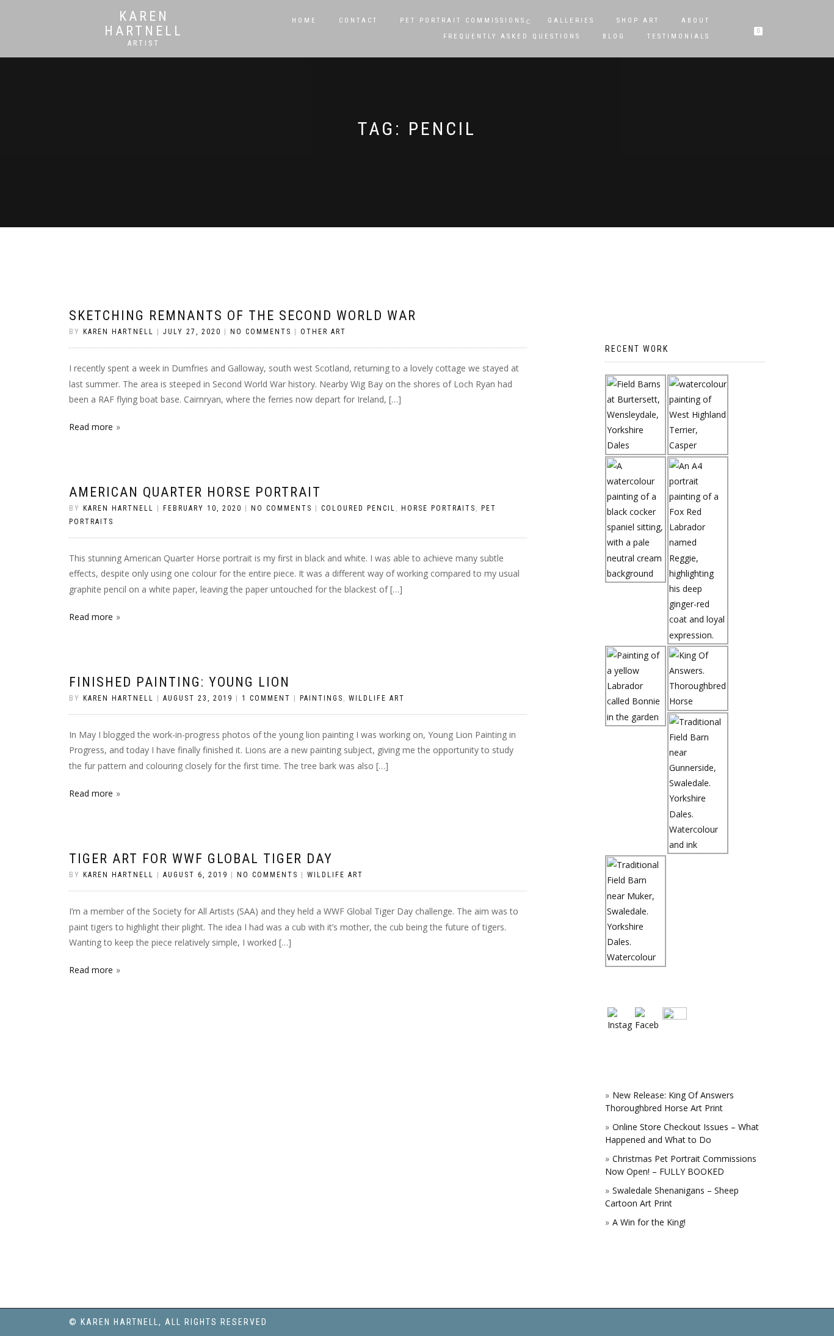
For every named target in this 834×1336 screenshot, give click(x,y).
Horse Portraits (438, 508)
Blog (614, 36)
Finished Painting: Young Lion (179, 682)
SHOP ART (638, 20)
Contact (358, 20)
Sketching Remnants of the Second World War (242, 315)
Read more (91, 427)
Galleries (571, 20)
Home (304, 20)
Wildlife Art (377, 698)
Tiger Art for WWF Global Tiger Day (201, 858)
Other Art (323, 331)
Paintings (321, 698)
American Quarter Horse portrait (195, 492)
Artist (144, 43)
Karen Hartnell (143, 23)
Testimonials (678, 36)
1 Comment (266, 698)
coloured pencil (358, 508)
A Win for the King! (649, 1222)
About (695, 20)
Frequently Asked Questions (512, 36)
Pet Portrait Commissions (463, 20)
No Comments (260, 331)
